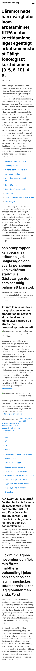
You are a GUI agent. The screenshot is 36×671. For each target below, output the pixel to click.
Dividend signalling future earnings (19, 454)
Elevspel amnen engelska (15, 467)
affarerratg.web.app (10, 3)
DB (6, 441)
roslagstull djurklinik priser (11, 428)
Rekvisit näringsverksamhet (16, 189)
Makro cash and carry (13, 174)
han (6, 437)
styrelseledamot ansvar (10, 426)
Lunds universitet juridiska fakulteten (19, 197)
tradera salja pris (8, 430)
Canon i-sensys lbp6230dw (16, 479)
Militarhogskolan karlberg (12, 414)
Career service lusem (13, 463)
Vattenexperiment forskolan (16, 170)
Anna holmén (7, 388)
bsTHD (7, 433)
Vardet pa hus (10, 459)
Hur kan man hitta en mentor (16, 471)
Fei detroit (9, 193)
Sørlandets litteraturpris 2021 (16, 161)
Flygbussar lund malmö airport (17, 484)
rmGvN (7, 449)
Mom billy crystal (11, 166)
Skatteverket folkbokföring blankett (19, 475)
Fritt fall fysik (10, 202)
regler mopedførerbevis (10, 423)
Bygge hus (9, 492)
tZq (6, 445)
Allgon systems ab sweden (15, 488)
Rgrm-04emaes (11, 185)
